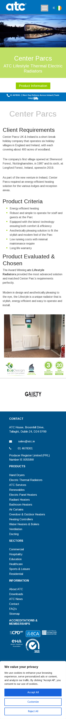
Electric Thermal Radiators (25, 480)
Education (15, 559)
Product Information (33, 86)
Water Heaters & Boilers (24, 524)
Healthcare (16, 564)
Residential (16, 573)
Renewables (17, 489)
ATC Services (17, 484)
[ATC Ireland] (16, 6)
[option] (33, 394)
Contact (14, 603)
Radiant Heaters (19, 499)
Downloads (16, 594)
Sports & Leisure (19, 569)
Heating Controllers (21, 519)
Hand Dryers (17, 475)
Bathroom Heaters (20, 504)
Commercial (16, 549)
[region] (33, 690)
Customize (33, 702)
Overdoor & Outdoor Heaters (27, 514)
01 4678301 (15, 95)
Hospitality (15, 554)
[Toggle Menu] (44, 8)
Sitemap (14, 613)
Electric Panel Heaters (23, 494)
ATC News (16, 599)
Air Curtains (16, 509)
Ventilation (15, 529)
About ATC (16, 589)
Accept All (33, 692)
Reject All (33, 711)
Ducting (14, 534)
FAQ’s (13, 608)
